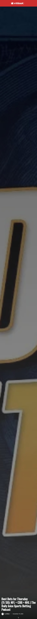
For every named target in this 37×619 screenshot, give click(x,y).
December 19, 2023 (18, 614)
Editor (8, 614)
